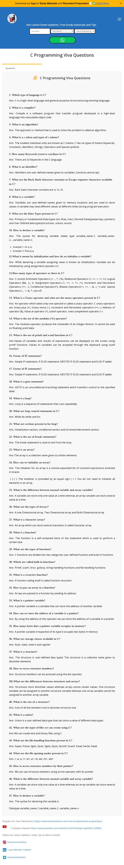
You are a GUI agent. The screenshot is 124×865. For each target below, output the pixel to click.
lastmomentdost (17, 857)
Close (120, 3)
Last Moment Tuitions (19, 849)
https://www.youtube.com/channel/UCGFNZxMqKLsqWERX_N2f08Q (66, 828)
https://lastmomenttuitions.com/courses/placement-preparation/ (68, 821)
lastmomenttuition (17, 842)
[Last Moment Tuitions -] (12, 20)
